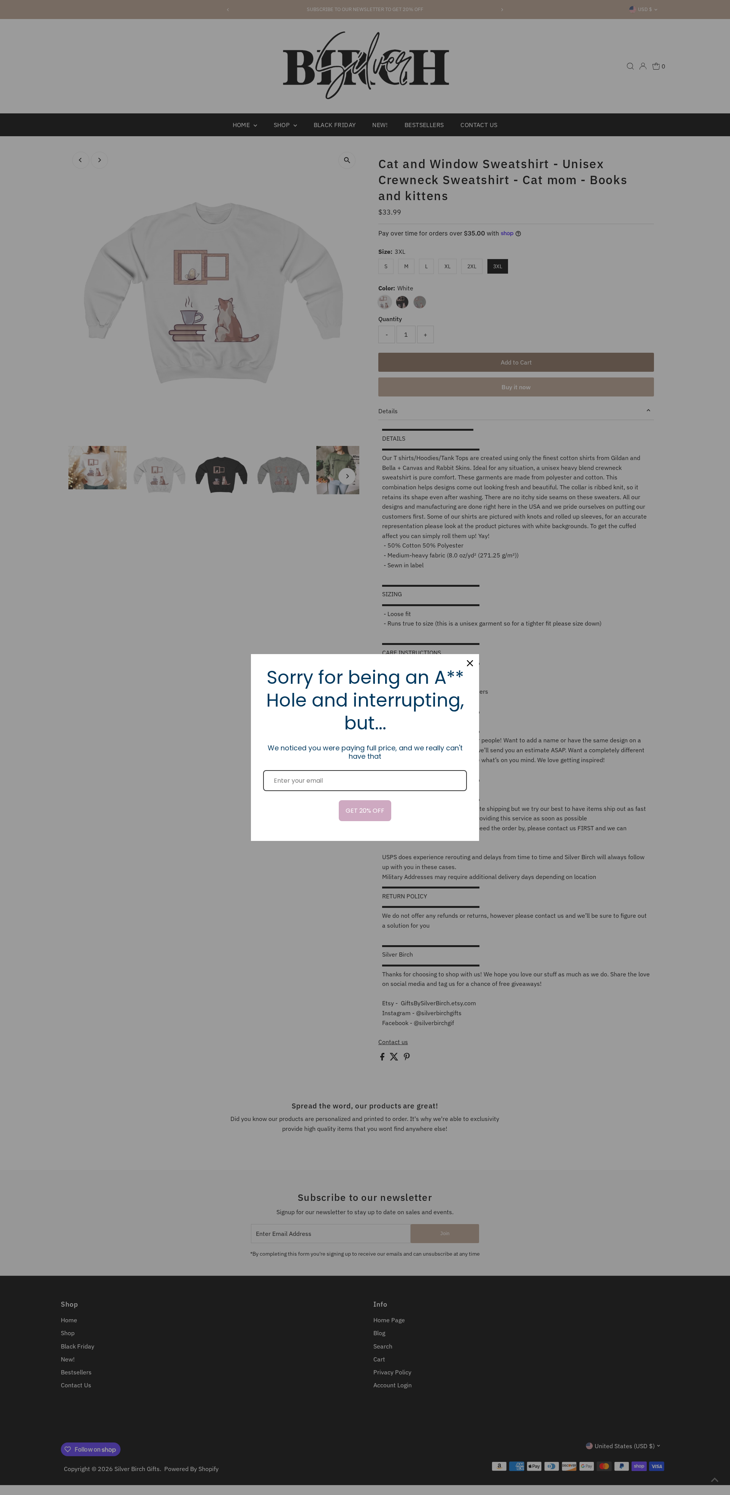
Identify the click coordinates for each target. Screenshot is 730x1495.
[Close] (470, 663)
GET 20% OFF (365, 810)
